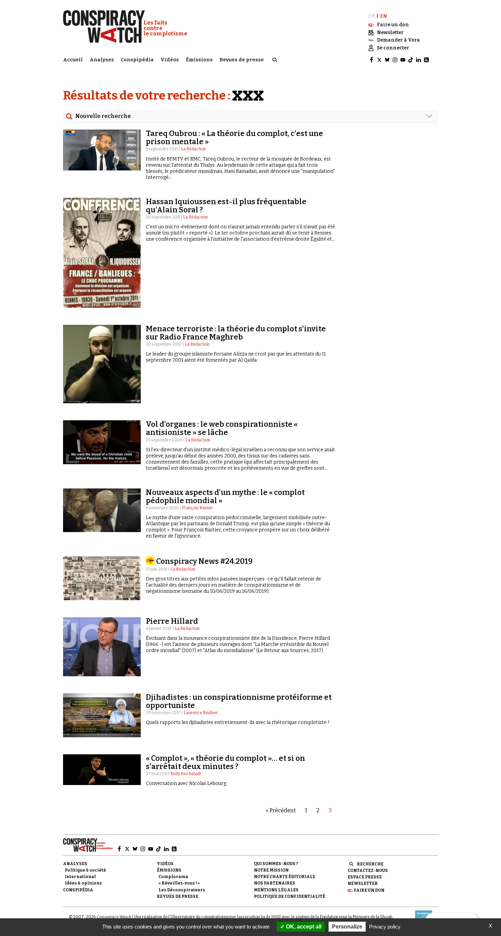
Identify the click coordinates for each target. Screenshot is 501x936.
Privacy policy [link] (384, 927)
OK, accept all (303, 927)
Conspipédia (137, 60)
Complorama (173, 876)
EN (383, 16)
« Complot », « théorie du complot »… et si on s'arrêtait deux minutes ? (225, 762)
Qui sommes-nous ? (276, 863)
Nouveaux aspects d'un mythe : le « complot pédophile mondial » (225, 496)
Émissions (199, 60)
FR (371, 16)
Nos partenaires (274, 883)
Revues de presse (241, 60)
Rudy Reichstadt (185, 773)
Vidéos (170, 60)
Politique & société (85, 870)
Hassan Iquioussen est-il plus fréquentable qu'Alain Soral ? (226, 205)
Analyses (102, 60)
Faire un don (369, 890)
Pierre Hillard (172, 621)
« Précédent (281, 810)
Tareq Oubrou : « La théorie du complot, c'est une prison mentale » (234, 137)
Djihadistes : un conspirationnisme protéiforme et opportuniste (239, 701)
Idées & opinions (83, 883)
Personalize (347, 927)
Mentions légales (276, 890)
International (80, 876)
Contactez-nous (368, 870)
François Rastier (197, 507)
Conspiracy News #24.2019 (204, 561)
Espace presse (365, 877)
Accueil (73, 60)
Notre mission (271, 870)
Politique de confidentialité (289, 896)
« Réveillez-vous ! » (179, 883)
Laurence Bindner (201, 712)
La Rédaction (193, 149)
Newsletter (363, 883)
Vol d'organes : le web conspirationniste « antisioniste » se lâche (222, 428)
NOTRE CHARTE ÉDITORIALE (284, 876)
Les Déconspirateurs (181, 890)
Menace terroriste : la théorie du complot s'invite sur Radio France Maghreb (236, 333)
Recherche (370, 864)
